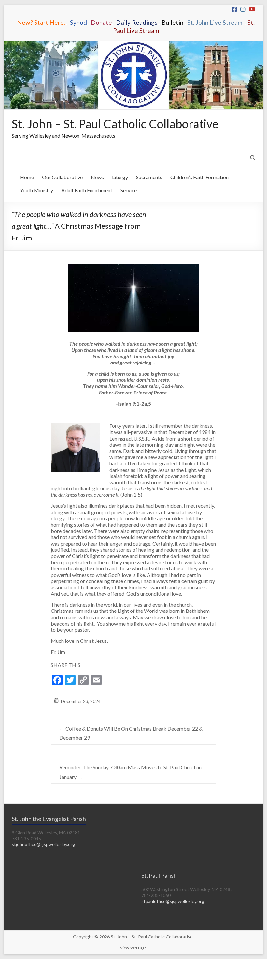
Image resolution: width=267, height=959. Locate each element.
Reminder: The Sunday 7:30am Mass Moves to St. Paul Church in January (130, 772)
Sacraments (149, 177)
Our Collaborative (62, 177)
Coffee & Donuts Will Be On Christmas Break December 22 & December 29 (131, 733)
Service (128, 190)
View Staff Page (133, 947)
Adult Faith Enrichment (86, 190)
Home (27, 177)
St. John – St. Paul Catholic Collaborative (115, 123)
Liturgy (120, 177)
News (97, 177)
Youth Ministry (36, 190)
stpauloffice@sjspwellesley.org (172, 901)
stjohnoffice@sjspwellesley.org (43, 844)
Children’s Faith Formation (199, 177)
